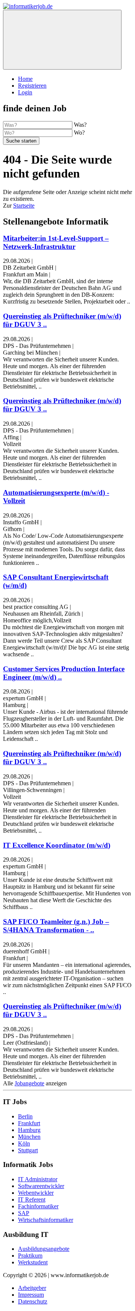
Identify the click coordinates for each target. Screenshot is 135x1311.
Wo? (79, 132)
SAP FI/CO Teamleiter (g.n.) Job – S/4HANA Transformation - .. (56, 926)
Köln (24, 1143)
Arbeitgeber (32, 1288)
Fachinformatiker (38, 1206)
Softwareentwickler (41, 1186)
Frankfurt (29, 1123)
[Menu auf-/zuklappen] (62, 40)
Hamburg (29, 1130)
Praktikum (30, 1255)
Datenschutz (32, 1301)
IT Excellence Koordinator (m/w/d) (56, 845)
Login (25, 92)
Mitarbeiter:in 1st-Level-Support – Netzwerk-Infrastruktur (56, 242)
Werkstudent (33, 1262)
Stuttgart (28, 1150)
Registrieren (32, 85)
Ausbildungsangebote (43, 1249)
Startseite (23, 205)
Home (25, 79)
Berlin (25, 1116)
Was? (80, 124)
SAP (23, 1213)
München (29, 1136)
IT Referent (31, 1199)
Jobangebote (29, 1083)
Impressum (31, 1294)
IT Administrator (37, 1179)
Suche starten (21, 141)
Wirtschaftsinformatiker (45, 1220)
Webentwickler (36, 1193)
